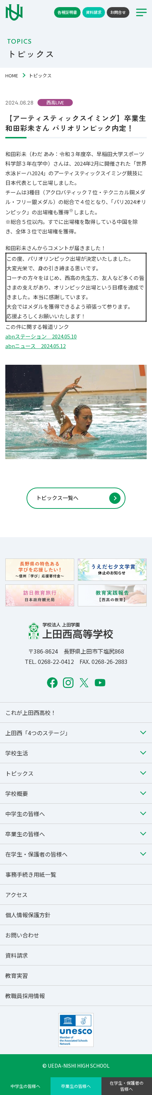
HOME (11, 75)
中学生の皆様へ (25, 1086)
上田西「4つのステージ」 (38, 732)
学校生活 (16, 753)
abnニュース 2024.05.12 (35, 346)
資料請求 (93, 12)
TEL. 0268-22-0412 (49, 661)
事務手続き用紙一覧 (30, 874)
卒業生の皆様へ (76, 1086)
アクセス (16, 894)
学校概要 (16, 793)
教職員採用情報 (25, 995)
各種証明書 (67, 12)
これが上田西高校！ (30, 712)
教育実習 (16, 975)
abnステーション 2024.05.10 (41, 336)
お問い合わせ (22, 935)
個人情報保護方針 (28, 914)
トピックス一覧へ (57, 497)
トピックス (19, 773)
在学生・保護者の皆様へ (127, 1086)
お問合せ (118, 12)
